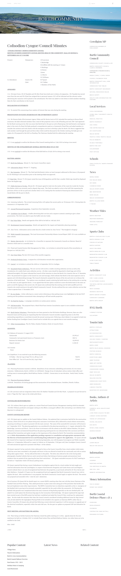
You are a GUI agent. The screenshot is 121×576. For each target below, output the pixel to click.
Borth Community (96, 336)
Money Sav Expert (96, 487)
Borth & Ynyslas (96, 327)
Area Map (17, 3)
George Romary (95, 431)
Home (9, 3)
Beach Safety (94, 95)
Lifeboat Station (96, 312)
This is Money (94, 484)
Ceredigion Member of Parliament (98, 47)
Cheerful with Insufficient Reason (100, 409)
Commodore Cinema (97, 369)
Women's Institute (96, 291)
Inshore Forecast (96, 221)
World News (94, 177)
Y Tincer (93, 204)
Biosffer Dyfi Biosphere (98, 390)
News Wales (94, 195)
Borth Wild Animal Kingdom (100, 348)
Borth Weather (95, 215)
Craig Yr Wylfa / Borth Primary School (101, 164)
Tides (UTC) (94, 224)
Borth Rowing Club (97, 239)
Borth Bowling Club (97, 251)
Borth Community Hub (98, 275)
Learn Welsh (94, 442)
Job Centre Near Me (97, 127)
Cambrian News (95, 186)
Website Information (97, 472)
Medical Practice (96, 118)
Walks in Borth (95, 375)
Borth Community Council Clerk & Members (99, 67)
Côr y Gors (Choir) (96, 278)
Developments (95, 505)
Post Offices (94, 151)
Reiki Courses (95, 288)
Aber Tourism (95, 360)
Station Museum (96, 351)
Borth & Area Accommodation (16, 556)
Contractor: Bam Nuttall (99, 511)
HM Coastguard (95, 130)
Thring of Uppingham (97, 418)
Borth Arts (94, 405)
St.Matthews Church (97, 281)
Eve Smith (93, 425)
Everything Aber (96, 357)
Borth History (95, 457)
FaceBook (93, 508)
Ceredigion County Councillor (101, 63)
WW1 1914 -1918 (94, 469)
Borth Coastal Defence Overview (17, 559)
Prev (9, 529)
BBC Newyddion (95, 192)
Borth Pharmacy (96, 121)
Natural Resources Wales (99, 92)
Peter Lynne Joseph (97, 428)
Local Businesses (96, 111)
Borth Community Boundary (100, 89)
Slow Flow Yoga (96, 260)
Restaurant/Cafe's (96, 342)
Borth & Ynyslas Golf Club (100, 236)
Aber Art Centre (96, 363)
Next (84, 529)
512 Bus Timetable (96, 142)
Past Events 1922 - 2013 (15, 562)
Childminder (94, 148)
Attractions (94, 330)
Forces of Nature (96, 242)
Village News (11, 550)
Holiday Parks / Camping (99, 339)
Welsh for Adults (96, 445)
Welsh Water (94, 133)
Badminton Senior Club (98, 254)
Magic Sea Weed (95, 248)
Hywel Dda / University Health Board (101, 115)
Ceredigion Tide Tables (98, 86)
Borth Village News (97, 201)
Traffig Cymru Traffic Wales (100, 137)
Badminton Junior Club (98, 257)
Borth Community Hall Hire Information (100, 82)
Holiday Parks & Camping (15, 565)
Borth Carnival (95, 354)
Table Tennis (94, 263)
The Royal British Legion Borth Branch (101, 284)
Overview (93, 502)
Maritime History (96, 463)
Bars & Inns (94, 345)
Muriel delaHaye (96, 421)
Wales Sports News (97, 188)
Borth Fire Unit (95, 145)
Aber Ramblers (95, 384)
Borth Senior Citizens (98, 294)
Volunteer (94, 315)
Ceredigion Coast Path (98, 381)
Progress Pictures (96, 514)
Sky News (93, 183)
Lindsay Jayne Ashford (98, 415)
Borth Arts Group (96, 300)
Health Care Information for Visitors (100, 98)
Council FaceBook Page (98, 78)
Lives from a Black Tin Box (99, 413)
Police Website (95, 139)
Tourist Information (13, 553)
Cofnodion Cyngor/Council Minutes (100, 71)
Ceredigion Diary (96, 366)
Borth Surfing (95, 245)
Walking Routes (95, 378)
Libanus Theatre (96, 387)
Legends (93, 460)
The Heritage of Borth (98, 466)
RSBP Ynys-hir (95, 372)
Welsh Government (97, 198)
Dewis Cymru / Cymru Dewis (100, 75)
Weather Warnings (97, 218)
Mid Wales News (96, 180)
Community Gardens (97, 297)
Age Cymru (93, 124)
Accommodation (96, 333)
